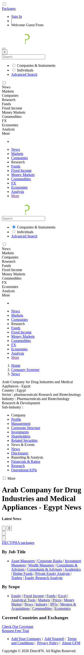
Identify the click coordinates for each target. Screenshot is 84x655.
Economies (19, 187)
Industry (41, 604)
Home (15, 365)
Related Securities (24, 440)
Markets (17, 154)
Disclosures (19, 453)
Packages (9, 9)
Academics (72, 569)
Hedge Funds (23, 574)
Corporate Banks (49, 561)
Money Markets (23, 175)
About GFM (71, 643)
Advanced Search (24, 74)
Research (18, 466)
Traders (16, 578)
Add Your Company (26, 639)
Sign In (16, 17)
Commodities (21, 179)
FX (13, 183)
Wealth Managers (41, 565)
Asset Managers (23, 561)
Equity (16, 596)
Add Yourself (54, 639)
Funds (15, 166)
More (15, 196)
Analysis (17, 192)
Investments (20, 432)
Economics (62, 608)
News (15, 149)
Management (20, 424)
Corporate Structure (25, 428)
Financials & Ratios (25, 462)
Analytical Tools (23, 600)
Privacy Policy (48, 643)
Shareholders (20, 436)
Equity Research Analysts (44, 578)
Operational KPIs (24, 470)
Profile (16, 419)
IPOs (54, 604)
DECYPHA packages (18, 543)
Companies (19, 158)
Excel (62, 596)
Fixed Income (21, 170)
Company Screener (25, 370)
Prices (56, 600)
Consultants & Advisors (44, 569)
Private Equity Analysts (52, 574)
